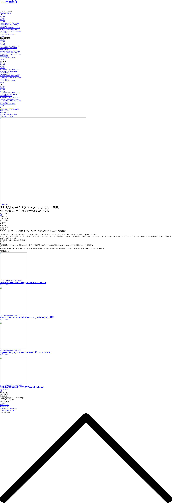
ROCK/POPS (4, 32)
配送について (4, 112)
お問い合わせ (4, 111)
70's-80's (2, 18)
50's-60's (2, 16)
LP (1, 215)
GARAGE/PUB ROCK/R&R (8, 24)
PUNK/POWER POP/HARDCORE (10, 31)
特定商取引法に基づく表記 (8, 114)
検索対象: (3, 11)
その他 (2, 36)
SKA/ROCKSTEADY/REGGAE (10, 28)
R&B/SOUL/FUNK (6, 26)
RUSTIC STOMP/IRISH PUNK (9, 29)
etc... (1, 107)
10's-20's (2, 21)
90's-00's (2, 20)
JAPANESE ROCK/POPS (7, 34)
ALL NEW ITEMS (5, 13)
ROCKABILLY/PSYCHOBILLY (10, 23)
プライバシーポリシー (7, 116)
